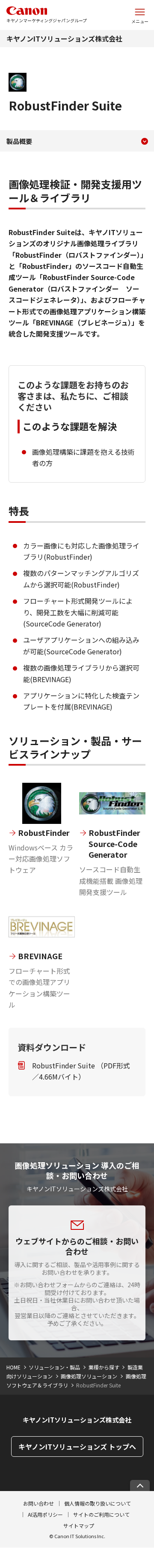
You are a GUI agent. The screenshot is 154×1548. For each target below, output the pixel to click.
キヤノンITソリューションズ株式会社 (64, 38)
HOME (13, 1367)
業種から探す (104, 1367)
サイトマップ (78, 1525)
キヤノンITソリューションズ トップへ (77, 1446)
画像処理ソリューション (89, 1376)
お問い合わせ (38, 1503)
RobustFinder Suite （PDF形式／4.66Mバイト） (81, 1071)
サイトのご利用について (101, 1514)
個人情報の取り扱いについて (97, 1503)
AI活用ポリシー (45, 1514)
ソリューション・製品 (54, 1367)
